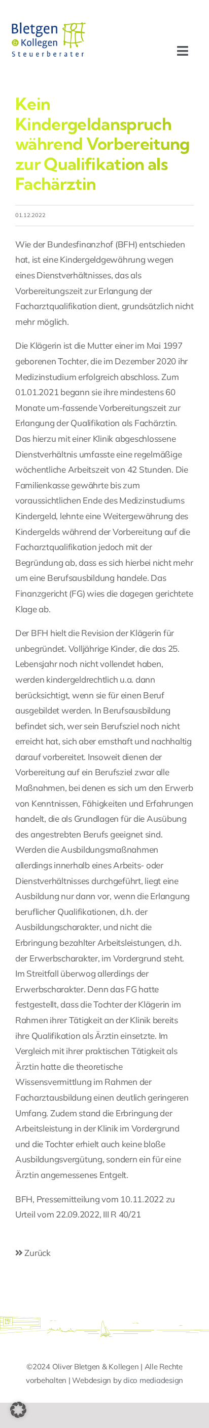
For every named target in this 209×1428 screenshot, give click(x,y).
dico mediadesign (153, 1380)
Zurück (37, 1252)
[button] (18, 1410)
